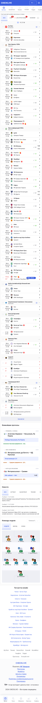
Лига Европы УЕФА (14, 44)
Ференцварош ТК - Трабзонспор (20, 641)
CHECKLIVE (6, 3)
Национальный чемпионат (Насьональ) (20, 302)
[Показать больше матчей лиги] (37, 27)
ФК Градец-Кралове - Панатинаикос (21, 627)
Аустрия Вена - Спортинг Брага (20, 602)
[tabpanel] (21, 222)
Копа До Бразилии (13, 313)
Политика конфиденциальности (21, 679)
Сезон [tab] (23, 526)
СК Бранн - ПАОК (20, 631)
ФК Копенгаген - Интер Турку (20, 638)
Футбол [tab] (12, 492)
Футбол (6, 650)
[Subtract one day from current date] (40, 22)
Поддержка (21, 681)
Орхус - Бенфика (20, 620)
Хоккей (27, 650)
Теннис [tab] (33, 492)
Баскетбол (20, 650)
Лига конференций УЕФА (15, 128)
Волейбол (35, 650)
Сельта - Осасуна (20, 599)
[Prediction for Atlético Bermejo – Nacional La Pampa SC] (21, 437)
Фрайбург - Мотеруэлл (20, 645)
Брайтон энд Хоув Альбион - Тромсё (21, 609)
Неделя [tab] (6, 526)
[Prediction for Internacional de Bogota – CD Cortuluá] (21, 456)
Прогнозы (16, 656)
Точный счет (25, 656)
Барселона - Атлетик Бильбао (20, 595)
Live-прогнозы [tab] (21, 17)
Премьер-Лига (12, 338)
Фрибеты (21, 671)
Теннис (12, 650)
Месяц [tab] (15, 526)
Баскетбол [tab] (23, 492)
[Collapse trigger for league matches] (39, 27)
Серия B (10, 357)
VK (21, 667)
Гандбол (18, 653)
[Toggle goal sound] (38, 18)
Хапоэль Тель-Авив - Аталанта (20, 616)
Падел (25, 653)
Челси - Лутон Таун (20, 591)
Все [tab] (4, 18)
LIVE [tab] (11, 17)
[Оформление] (39, 3)
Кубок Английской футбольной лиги (19, 283)
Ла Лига (10, 26)
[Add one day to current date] (1, 22)
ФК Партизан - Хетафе (20, 606)
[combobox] (33, 3)
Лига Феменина (13, 400)
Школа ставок (21, 674)
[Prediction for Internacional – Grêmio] (21, 474)
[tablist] (18, 18)
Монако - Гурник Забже (20, 624)
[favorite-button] (3, 27)
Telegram (26, 667)
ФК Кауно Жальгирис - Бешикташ (20, 634)
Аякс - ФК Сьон (21, 613)
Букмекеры (21, 676)
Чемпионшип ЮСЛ (14, 382)
